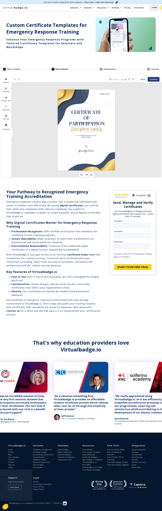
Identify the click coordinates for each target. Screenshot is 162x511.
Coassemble (137, 455)
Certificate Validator (90, 457)
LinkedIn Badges (64, 455)
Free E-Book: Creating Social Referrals (91, 453)
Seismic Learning (139, 462)
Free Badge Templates (91, 470)
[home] (15, 7)
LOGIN (154, 7)
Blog (10, 455)
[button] (76, 7)
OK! (46, 498)
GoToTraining (137, 457)
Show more (136, 467)
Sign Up (11, 465)
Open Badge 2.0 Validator (92, 460)
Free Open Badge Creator (117, 462)
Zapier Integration (139, 450)
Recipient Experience (41, 462)
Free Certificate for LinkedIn (114, 453)
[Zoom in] (91, 175)
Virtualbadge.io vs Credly (92, 467)
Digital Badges (63, 450)
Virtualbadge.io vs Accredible (89, 463)
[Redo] (19, 79)
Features (88, 7)
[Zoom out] (81, 175)
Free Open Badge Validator (118, 465)
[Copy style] (133, 79)
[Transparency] (122, 79)
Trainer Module (39, 457)
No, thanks (11, 498)
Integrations (37, 467)
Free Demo (139, 7)
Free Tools (113, 445)
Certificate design (40, 452)
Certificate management (42, 450)
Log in (10, 467)
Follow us (57, 503)
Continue (153, 79)
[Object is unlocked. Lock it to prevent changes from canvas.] (125, 79)
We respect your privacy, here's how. (17, 490)
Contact (11, 462)
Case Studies (13, 457)
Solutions (74, 7)
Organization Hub (65, 460)
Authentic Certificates (66, 457)
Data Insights (38, 465)
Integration (138, 445)
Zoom (134, 465)
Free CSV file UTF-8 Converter (115, 458)
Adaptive (135, 452)
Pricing (127, 7)
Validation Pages (39, 460)
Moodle (135, 460)
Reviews (115, 7)
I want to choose (29, 498)
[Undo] (15, 79)
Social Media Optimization (43, 455)
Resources (102, 7)
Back (143, 79)
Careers (11, 460)
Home (10, 450)
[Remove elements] (129, 79)
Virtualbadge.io (17, 445)
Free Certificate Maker (116, 450)
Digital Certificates (65, 452)
